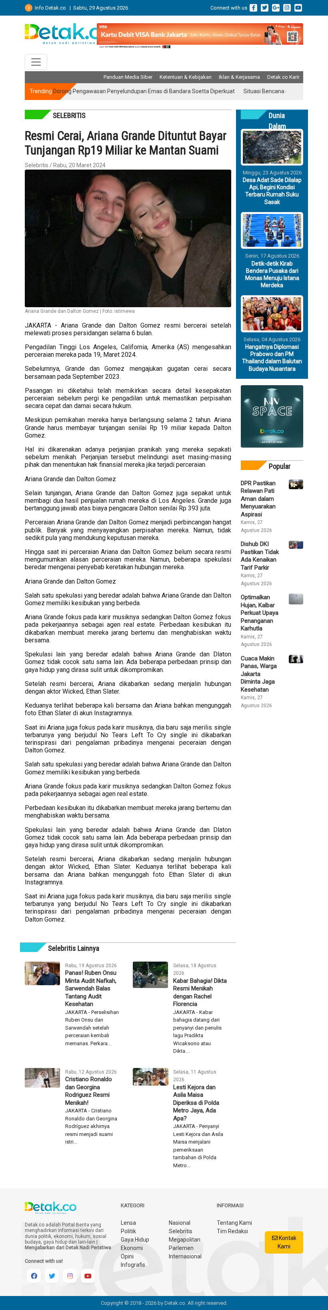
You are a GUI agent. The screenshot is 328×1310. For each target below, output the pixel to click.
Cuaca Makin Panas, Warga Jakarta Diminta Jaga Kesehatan (259, 674)
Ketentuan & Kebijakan (186, 77)
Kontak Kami (287, 1242)
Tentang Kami (234, 1223)
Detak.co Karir (283, 77)
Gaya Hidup (135, 1239)
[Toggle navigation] (36, 62)
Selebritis (180, 1231)
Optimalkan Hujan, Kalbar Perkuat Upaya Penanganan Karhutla (259, 613)
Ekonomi (132, 1248)
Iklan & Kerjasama (239, 77)
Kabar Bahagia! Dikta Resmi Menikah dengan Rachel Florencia (200, 992)
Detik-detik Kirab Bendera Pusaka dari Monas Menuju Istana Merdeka (272, 274)
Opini (127, 1256)
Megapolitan (184, 1239)
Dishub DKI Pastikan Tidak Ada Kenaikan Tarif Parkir (260, 555)
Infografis (133, 1265)
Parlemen (181, 1248)
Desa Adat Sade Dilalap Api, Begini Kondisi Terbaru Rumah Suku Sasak (272, 191)
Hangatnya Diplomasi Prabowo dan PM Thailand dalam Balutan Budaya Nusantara (272, 358)
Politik (128, 1231)
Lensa (128, 1223)
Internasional (185, 1256)
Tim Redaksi (232, 1231)
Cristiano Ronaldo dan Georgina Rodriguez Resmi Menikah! (88, 1091)
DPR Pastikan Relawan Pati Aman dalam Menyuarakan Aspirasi (258, 499)
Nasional (179, 1223)
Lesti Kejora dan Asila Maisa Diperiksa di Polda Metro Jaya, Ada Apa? (196, 1103)
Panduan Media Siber (128, 77)
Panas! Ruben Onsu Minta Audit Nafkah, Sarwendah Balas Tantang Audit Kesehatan (90, 988)
